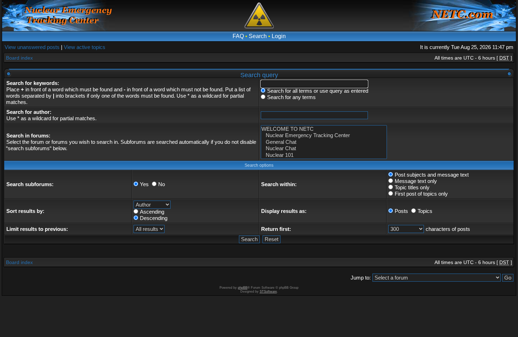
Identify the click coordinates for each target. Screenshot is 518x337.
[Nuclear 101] (323, 155)
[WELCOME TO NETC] (323, 129)
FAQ (238, 36)
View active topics (84, 47)
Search (258, 36)
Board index (19, 58)
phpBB (242, 287)
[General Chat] (323, 142)
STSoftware (268, 291)
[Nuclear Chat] (323, 148)
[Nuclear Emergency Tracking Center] (323, 135)
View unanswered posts (32, 47)
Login (279, 36)
